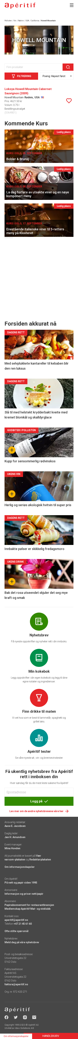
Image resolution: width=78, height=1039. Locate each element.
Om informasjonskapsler (20, 866)
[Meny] (71, 5)
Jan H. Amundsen (15, 837)
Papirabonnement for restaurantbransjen (29, 905)
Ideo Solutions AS (24, 1028)
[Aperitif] (20, 6)
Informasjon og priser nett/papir (24, 893)
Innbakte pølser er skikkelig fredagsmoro (34, 549)
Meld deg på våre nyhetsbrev (22, 942)
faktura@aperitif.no (16, 984)
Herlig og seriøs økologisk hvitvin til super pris (38, 505)
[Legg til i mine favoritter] (69, 101)
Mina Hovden (12, 848)
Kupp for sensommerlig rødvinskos (30, 461)
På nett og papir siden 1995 (21, 882)
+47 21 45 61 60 (23, 923)
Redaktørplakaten (40, 859)
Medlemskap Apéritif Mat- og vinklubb (27, 908)
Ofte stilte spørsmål (16, 931)
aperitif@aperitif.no (16, 920)
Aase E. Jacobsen (15, 826)
